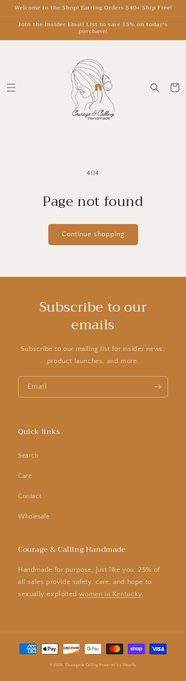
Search (28, 455)
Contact (29, 496)
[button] (11, 88)
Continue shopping (93, 234)
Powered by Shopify (117, 665)
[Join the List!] (157, 386)
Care (25, 476)
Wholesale (33, 516)
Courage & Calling (81, 665)
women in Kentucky (110, 594)
